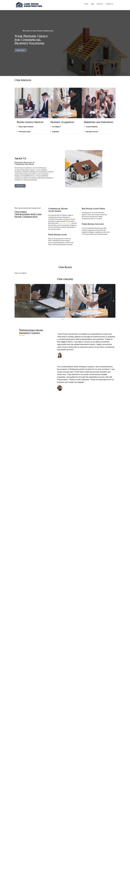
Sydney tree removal (65, 223)
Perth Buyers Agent (24, 131)
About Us (100, 4)
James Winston (68, 388)
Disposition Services (92, 131)
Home (86, 4)
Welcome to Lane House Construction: (38, 31)
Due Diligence (56, 126)
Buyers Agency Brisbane (26, 126)
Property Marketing (92, 126)
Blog (92, 4)
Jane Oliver (67, 355)
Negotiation (55, 131)
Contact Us (109, 4)
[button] (31, 126)
